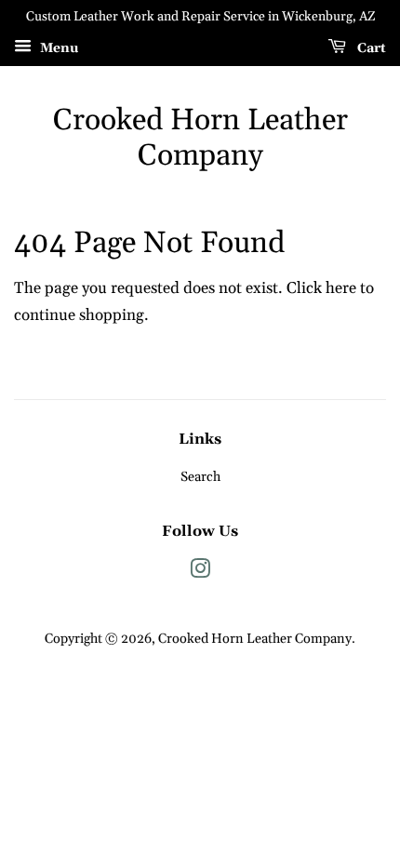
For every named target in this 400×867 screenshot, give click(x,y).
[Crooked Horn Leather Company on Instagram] (200, 573)
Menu (57, 48)
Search (200, 477)
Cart (369, 48)
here (341, 288)
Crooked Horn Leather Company (200, 139)
